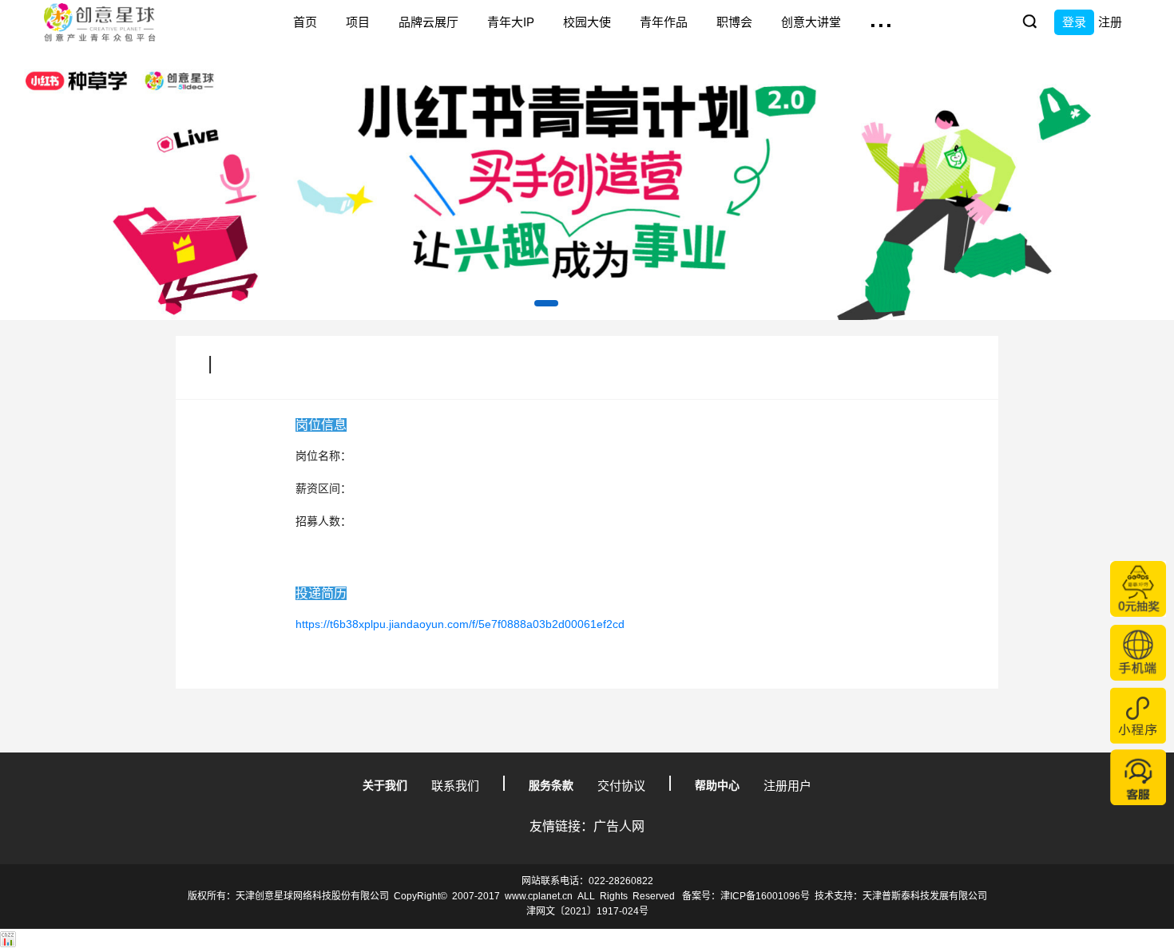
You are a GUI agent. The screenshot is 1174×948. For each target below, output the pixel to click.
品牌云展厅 (428, 22)
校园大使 (587, 22)
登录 (1074, 22)
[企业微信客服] (1138, 777)
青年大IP (510, 22)
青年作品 (664, 22)
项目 (358, 22)
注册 (1110, 22)
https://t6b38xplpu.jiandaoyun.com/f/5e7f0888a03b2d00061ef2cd (460, 624)
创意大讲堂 (811, 22)
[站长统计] (8, 938)
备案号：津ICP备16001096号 (746, 896)
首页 (305, 22)
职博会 (734, 22)
